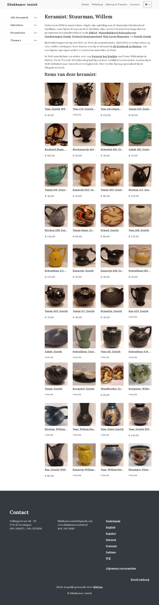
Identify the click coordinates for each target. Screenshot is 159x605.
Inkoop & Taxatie (116, 4)
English (111, 527)
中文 (108, 558)
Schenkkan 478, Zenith (143, 351)
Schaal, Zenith (110, 230)
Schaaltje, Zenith (111, 311)
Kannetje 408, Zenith (114, 270)
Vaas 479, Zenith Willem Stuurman (94, 108)
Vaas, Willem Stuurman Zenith (92, 429)
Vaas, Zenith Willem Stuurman (64, 108)
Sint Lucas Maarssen (116, 36)
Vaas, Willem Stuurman (115, 469)
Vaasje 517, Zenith (84, 311)
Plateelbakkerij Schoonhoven (117, 32)
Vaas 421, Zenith (110, 351)
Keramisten (23, 32)
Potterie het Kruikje (104, 56)
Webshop (97, 4)
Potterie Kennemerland (87, 36)
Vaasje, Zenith (53, 388)
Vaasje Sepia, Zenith (85, 230)
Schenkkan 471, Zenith (59, 270)
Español (111, 533)
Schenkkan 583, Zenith (143, 270)
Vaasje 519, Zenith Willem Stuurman (67, 189)
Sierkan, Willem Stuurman (61, 429)
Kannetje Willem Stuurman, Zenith (94, 469)
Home (85, 4)
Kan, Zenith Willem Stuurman (63, 469)
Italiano (111, 552)
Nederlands (113, 521)
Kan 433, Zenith (138, 311)
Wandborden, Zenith (113, 388)
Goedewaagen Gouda (58, 36)
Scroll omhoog (140, 579)
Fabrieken (23, 25)
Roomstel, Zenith (83, 388)
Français (111, 545)
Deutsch (111, 539)
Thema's (23, 40)
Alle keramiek (23, 17)
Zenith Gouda (142, 36)
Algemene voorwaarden (121, 568)
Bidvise (98, 587)
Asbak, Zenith (53, 351)
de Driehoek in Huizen (127, 46)
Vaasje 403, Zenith (56, 311)
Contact (135, 4)
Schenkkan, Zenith (85, 351)
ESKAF (93, 32)
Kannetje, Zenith (83, 270)
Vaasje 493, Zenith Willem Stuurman (123, 189)
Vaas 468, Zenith (139, 230)
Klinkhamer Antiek (22, 4)
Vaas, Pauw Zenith (112, 429)
